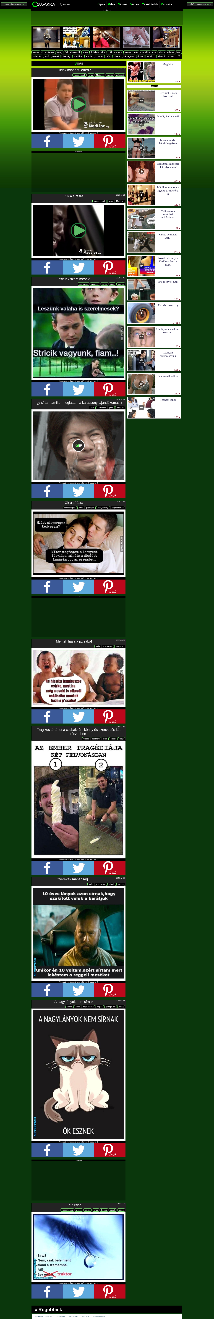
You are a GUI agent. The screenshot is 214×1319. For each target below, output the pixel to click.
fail (66, 52)
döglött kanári (118, 508)
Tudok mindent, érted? (74, 70)
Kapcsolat (85, 1316)
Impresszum (60, 1316)
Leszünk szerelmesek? (74, 279)
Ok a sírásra (74, 196)
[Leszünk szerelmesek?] (78, 333)
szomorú (96, 739)
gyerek (55, 56)
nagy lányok (88, 1007)
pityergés (90, 508)
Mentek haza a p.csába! (74, 641)
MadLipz (78, 56)
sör (108, 56)
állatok (171, 56)
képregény (128, 56)
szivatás (99, 56)
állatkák (37, 56)
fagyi (122, 739)
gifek (111, 408)
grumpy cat (110, 1007)
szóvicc (150, 56)
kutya (85, 52)
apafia (89, 56)
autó (46, 56)
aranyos (118, 52)
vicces (36, 52)
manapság (100, 884)
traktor (87, 1210)
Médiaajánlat (73, 1316)
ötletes (170, 52)
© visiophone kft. (99, 1316)
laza (178, 52)
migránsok (107, 646)
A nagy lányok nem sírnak (73, 1002)
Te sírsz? (74, 1205)
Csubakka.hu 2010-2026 (43, 1316)
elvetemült (75, 52)
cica (103, 52)
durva (140, 56)
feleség (66, 56)
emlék (112, 1210)
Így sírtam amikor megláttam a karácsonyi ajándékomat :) (79, 403)
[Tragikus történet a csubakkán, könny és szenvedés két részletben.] (78, 799)
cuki (110, 52)
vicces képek (47, 52)
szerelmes (83, 284)
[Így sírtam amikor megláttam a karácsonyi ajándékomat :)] (78, 445)
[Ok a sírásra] (78, 230)
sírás (91, 75)
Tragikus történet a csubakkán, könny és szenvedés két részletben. (78, 732)
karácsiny (102, 408)
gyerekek (120, 646)
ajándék (120, 408)
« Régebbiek (48, 1309)
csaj (154, 52)
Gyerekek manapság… (74, 879)
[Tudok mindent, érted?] (78, 104)
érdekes (95, 52)
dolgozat (120, 75)
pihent (117, 56)
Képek (113, 739)
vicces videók (131, 52)
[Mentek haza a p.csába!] (78, 677)
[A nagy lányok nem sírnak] (78, 1074)
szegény (95, 284)
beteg (59, 52)
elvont (162, 52)
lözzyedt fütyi (103, 508)
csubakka (145, 52)
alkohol (161, 56)
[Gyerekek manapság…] (78, 933)
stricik (104, 284)
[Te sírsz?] (78, 1247)
